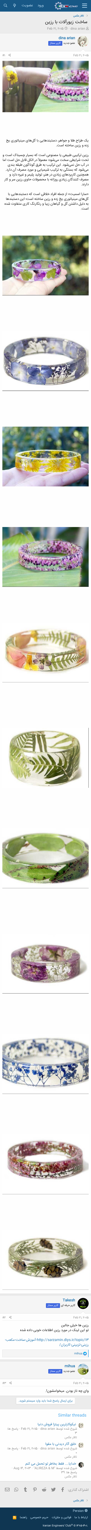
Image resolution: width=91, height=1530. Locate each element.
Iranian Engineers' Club (65, 1526)
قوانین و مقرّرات (61, 1517)
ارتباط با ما (81, 1517)
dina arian (77, 28)
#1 (3, 55)
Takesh (69, 1300)
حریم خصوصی (39, 1517)
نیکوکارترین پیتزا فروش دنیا (57, 1424)
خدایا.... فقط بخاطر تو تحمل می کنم (51, 1464)
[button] (84, 6)
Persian (79, 1511)
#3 (4, 1383)
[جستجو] (5, 5)
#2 (4, 1317)
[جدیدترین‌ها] (14, 5)
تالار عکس (71, 1437)
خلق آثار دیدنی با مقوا (61, 1444)
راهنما (23, 1517)
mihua (70, 1366)
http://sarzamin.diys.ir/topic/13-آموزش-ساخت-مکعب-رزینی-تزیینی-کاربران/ (47, 1342)
